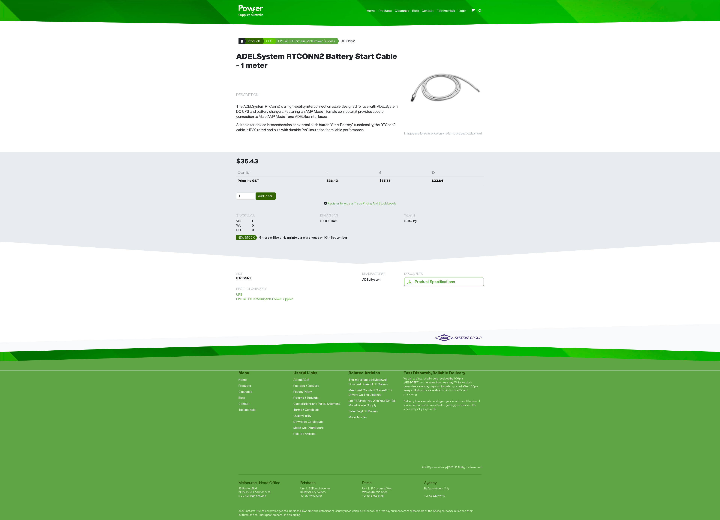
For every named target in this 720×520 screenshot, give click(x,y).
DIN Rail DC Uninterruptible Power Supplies (306, 41)
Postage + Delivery (306, 385)
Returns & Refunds (305, 397)
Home (371, 10)
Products (385, 10)
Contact (428, 10)
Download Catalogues (308, 421)
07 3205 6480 (313, 496)
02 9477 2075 (437, 496)
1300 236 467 (258, 496)
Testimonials (446, 10)
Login (462, 10)
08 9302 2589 (375, 496)
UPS (269, 41)
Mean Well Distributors (308, 427)
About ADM (301, 379)
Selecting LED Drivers (363, 411)
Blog (415, 10)
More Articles (358, 417)
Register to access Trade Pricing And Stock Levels (362, 203)
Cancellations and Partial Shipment (316, 403)
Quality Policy (302, 415)
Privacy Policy (302, 391)
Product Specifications (434, 282)
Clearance (402, 10)
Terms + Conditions (306, 409)
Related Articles (304, 433)
